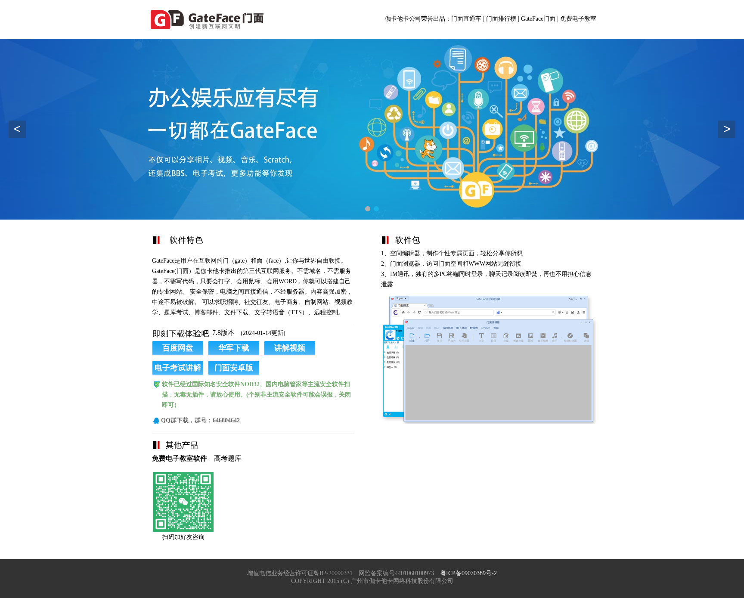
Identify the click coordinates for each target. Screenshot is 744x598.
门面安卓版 (233, 367)
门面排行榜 (501, 18)
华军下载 (233, 348)
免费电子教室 (578, 18)
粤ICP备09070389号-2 (468, 573)
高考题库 (228, 458)
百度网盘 (177, 348)
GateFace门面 (538, 18)
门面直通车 (466, 18)
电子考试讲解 (178, 367)
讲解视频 (289, 348)
